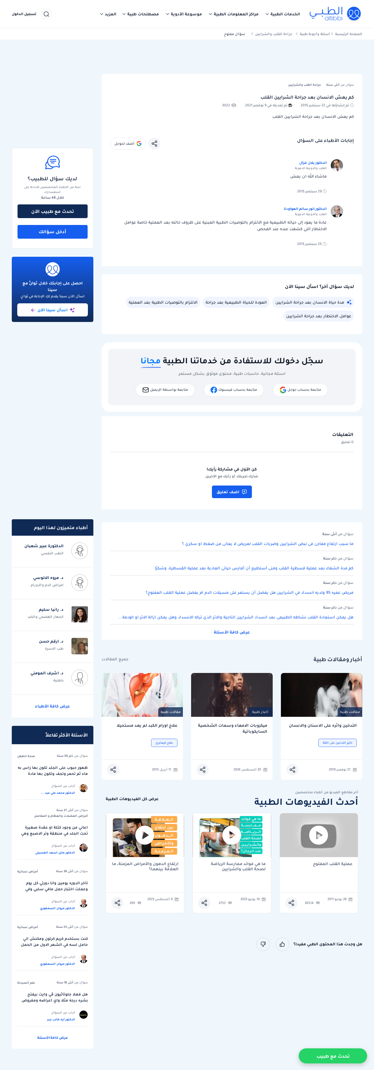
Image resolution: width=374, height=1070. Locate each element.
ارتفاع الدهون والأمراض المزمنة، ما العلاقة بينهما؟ (145, 866)
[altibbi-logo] (335, 14)
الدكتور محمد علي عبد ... (58, 792)
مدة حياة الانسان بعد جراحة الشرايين (309, 302)
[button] (282, 13)
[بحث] (46, 13)
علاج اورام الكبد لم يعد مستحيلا (147, 725)
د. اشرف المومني (47, 673)
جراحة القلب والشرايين (273, 33)
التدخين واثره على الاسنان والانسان (323, 725)
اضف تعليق (228, 492)
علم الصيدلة (26, 982)
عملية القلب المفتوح (332, 864)
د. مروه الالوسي (48, 577)
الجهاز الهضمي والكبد (46, 616)
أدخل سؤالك (52, 231)
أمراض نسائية (27, 871)
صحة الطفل (26, 756)
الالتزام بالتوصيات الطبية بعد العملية (163, 302)
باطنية (58, 680)
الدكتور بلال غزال (313, 163)
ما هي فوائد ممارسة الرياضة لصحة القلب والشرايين (238, 866)
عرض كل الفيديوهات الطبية (132, 798)
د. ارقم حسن (51, 641)
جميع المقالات (115, 659)
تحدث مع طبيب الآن (52, 211)
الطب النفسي (52, 553)
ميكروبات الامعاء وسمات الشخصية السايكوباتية (232, 728)
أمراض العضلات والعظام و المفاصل (61, 815)
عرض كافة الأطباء (52, 706)
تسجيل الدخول (24, 14)
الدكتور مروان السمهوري (57, 908)
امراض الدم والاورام (47, 584)
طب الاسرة (54, 648)
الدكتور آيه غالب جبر (61, 1019)
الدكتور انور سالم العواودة (305, 209)
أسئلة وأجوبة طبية (315, 33)
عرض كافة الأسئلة (232, 632)
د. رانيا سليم (51, 609)
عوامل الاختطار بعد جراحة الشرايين (318, 316)
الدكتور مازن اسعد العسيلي (55, 852)
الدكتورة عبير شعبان (44, 546)
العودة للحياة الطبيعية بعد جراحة (236, 302)
